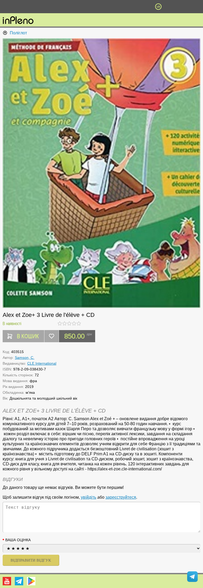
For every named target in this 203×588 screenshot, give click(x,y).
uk (158, 6)
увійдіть (88, 497)
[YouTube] (7, 581)
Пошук (73, 6)
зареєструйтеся (120, 497)
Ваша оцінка (18, 540)
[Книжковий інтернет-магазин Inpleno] (18, 20)
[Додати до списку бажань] (51, 336)
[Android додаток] (31, 581)
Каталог (15, 6)
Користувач (101, 6)
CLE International (41, 363)
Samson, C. (24, 357)
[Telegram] (19, 581)
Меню (44, 6)
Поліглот (18, 33)
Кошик (130, 6)
